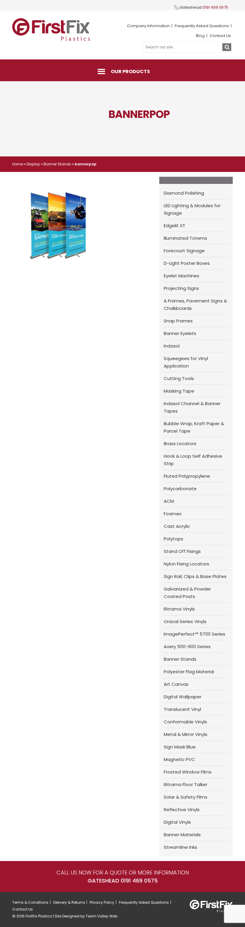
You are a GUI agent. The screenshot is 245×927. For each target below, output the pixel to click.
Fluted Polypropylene (187, 476)
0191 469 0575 (215, 7)
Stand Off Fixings (182, 551)
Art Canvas (176, 684)
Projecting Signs (181, 288)
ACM (169, 501)
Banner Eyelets (180, 333)
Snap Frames (178, 321)
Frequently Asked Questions (202, 26)
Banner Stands (57, 164)
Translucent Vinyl (182, 709)
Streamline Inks (180, 847)
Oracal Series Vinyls (185, 621)
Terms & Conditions (30, 902)
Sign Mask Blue (180, 747)
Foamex (172, 514)
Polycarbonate (180, 488)
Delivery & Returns (69, 902)
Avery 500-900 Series (187, 646)
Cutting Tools (179, 378)
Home (17, 164)
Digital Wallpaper (182, 697)
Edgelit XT (174, 225)
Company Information (148, 26)
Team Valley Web (101, 916)
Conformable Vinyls (185, 722)
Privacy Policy (102, 902)
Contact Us (220, 36)
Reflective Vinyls (182, 809)
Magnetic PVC (179, 759)
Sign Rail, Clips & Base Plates (195, 576)
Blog (200, 36)
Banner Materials (182, 834)
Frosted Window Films (188, 772)
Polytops (173, 539)
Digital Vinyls (177, 822)
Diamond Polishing (184, 193)
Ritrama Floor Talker (185, 784)
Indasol (172, 346)
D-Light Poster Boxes (187, 263)
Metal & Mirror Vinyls (185, 734)
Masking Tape (179, 391)
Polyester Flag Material (189, 671)
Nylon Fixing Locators (186, 564)
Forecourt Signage (184, 250)
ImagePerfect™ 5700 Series (194, 634)
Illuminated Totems (185, 238)
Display (33, 164)
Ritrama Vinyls (179, 609)
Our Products (130, 71)
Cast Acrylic (177, 526)
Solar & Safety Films (185, 797)
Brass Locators (180, 443)
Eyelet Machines (181, 276)
